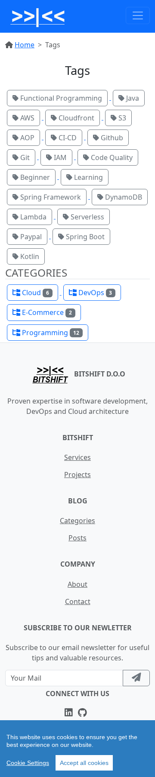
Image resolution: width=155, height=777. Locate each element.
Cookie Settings (27, 762)
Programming (49, 332)
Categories (77, 520)
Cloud (34, 292)
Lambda (32, 217)
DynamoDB (122, 197)
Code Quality (111, 157)
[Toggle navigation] (138, 15)
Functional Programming (60, 98)
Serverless (86, 217)
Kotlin (29, 256)
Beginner (34, 177)
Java (131, 98)
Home (24, 44)
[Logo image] (37, 15)
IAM (59, 157)
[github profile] (84, 713)
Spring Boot (84, 236)
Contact (77, 601)
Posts (77, 538)
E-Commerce (46, 312)
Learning (87, 177)
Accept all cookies (84, 762)
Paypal (30, 236)
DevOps (94, 292)
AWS (26, 118)
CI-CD (67, 137)
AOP (26, 137)
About (77, 584)
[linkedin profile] (70, 713)
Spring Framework (50, 197)
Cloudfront (75, 118)
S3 (121, 118)
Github (111, 137)
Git (24, 157)
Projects (77, 474)
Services (77, 457)
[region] (77, 748)
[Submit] (136, 678)
